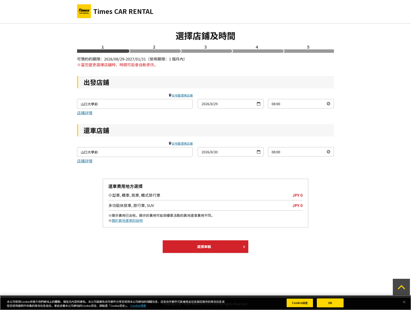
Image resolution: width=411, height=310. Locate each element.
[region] (205, 302)
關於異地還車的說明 (127, 220)
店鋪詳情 (84, 112)
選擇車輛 (204, 246)
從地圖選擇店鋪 (182, 95)
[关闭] (404, 302)
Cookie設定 (300, 303)
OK (330, 303)
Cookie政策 (138, 306)
